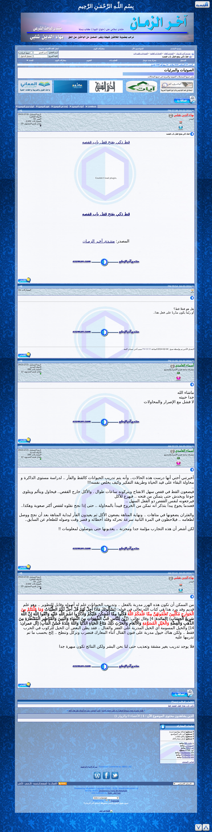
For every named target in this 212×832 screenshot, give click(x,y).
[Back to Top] (206, 827)
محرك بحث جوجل (149, 60)
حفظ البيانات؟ (24, 53)
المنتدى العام (169, 54)
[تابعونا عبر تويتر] (115, 779)
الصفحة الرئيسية (40, 783)
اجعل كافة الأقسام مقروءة (49, 49)
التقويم (89, 60)
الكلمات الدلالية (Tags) (182, 702)
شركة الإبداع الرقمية (89, 767)
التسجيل (183, 60)
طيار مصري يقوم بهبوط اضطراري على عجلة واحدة (122, 710)
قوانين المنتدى (188, 762)
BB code (188, 743)
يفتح (184, 706)
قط (169, 706)
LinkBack (92, 107)
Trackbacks (185, 752)
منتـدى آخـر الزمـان (183, 54)
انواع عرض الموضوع (26, 106)
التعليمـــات (113, 60)
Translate (115, 801)
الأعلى (20, 783)
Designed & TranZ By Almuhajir (113, 791)
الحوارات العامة (156, 54)
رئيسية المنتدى (175, 49)
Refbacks (186, 757)
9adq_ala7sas (114, 793)
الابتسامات (189, 746)
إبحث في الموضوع (61, 106)
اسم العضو (53, 52)
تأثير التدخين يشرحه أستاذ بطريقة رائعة (84, 710)
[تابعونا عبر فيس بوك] (106, 779)
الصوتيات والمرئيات (140, 54)
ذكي (192, 706)
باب (187, 706)
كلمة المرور (53, 56)
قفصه (174, 706)
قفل (179, 706)
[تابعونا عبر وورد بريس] (97, 779)
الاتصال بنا (53, 783)
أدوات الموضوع (77, 106)
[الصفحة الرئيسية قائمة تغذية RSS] (62, 783)
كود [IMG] (190, 748)
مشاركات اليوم (99, 49)
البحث (31, 60)
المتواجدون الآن (137, 49)
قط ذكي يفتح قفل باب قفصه (106, 142)
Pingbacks (185, 755)
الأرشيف (28, 783)
